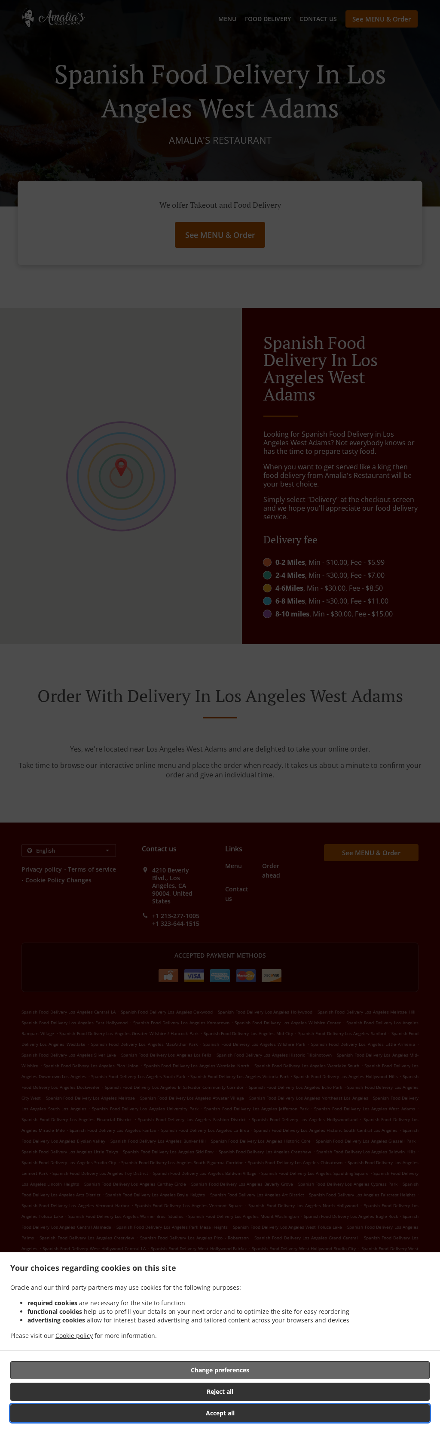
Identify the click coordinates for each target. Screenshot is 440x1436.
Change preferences (220, 1370)
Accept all (220, 1413)
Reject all (220, 1391)
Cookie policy (74, 1335)
